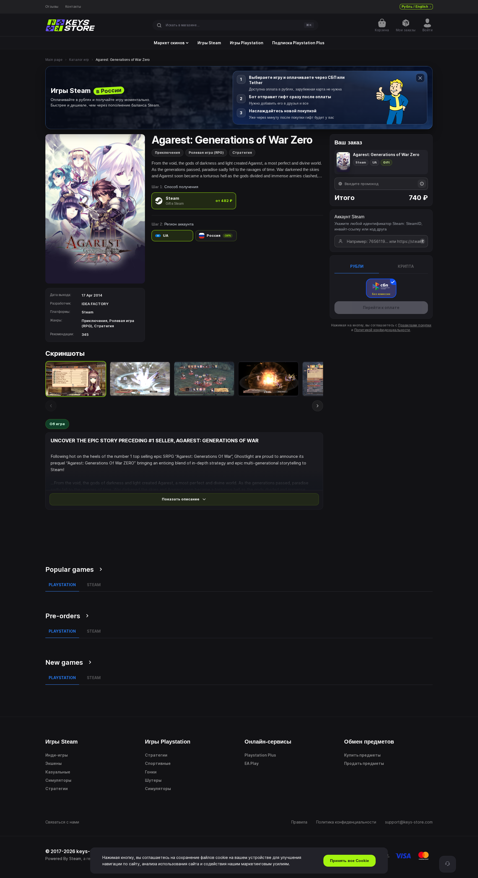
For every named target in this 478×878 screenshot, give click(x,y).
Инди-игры (56, 755)
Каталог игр (79, 60)
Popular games (69, 569)
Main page (54, 60)
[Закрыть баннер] (420, 78)
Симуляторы (58, 780)
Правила (299, 822)
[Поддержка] (447, 864)
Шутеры (153, 780)
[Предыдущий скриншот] (50, 405)
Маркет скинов (169, 43)
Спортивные (158, 763)
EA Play (252, 763)
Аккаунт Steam (349, 216)
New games (64, 662)
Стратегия (242, 152)
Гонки (151, 772)
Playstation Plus (260, 755)
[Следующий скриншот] (317, 405)
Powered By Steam (63, 858)
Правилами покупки (414, 325)
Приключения (167, 152)
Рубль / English (415, 7)
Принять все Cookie (349, 860)
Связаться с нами (62, 822)
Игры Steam (209, 43)
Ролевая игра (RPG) (206, 152)
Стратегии (56, 788)
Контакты (73, 6)
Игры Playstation (246, 43)
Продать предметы (364, 763)
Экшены (53, 763)
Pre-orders (62, 616)
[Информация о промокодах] (422, 184)
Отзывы (52, 6)
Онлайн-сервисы (268, 742)
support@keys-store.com (409, 822)
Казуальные (57, 772)
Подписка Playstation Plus (298, 43)
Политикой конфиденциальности (382, 330)
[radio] (194, 201)
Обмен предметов (369, 742)
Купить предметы (362, 755)
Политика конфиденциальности (346, 822)
